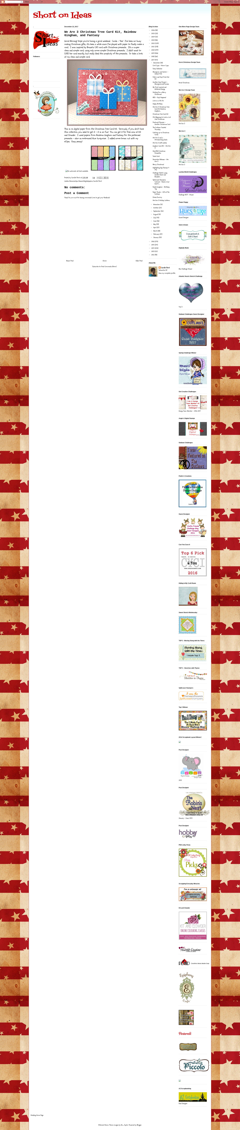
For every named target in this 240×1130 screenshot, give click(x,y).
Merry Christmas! (158, 164)
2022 (153, 43)
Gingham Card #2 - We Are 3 (161, 147)
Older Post (139, 261)
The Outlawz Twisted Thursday (159, 128)
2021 (153, 47)
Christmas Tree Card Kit (160, 114)
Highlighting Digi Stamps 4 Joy (161, 169)
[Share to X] (103, 177)
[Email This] (98, 177)
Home (104, 261)
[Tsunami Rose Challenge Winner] (186, 1024)
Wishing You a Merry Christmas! (159, 93)
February (156, 234)
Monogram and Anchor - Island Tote (160, 73)
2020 (153, 50)
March (155, 231)
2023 (153, 40)
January (156, 237)
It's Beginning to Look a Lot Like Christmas (162, 118)
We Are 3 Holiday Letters (161, 200)
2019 (153, 53)
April (155, 227)
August (155, 214)
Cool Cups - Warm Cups (161, 65)
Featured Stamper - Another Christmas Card (161, 123)
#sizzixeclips (73, 181)
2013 (153, 251)
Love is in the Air (158, 101)
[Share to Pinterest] (107, 177)
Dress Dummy (157, 197)
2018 (153, 56)
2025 (153, 33)
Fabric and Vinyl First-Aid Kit (161, 78)
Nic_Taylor (124, 1125)
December (156, 63)
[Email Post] (93, 177)
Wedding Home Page (37, 1115)
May (154, 224)
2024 (153, 37)
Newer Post (70, 261)
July (155, 218)
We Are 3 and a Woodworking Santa (160, 139)
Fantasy (120, 135)
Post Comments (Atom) (108, 266)
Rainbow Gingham (104, 135)
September (157, 211)
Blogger (139, 1125)
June (155, 221)
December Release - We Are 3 (160, 160)
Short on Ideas (62, 15)
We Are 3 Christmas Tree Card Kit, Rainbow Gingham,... (161, 109)
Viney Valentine (157, 69)
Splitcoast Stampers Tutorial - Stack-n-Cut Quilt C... (161, 182)
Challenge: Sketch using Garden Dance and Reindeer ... (160, 175)
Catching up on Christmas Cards (161, 133)
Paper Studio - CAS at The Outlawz (161, 193)
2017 (153, 60)
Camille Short (97, 181)
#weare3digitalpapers (85, 181)
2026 (153, 30)
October (156, 208)
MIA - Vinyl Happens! (159, 97)
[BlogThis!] (100, 177)
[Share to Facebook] (105, 177)
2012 (153, 255)
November (156, 204)
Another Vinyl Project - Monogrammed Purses (161, 83)
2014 (153, 248)
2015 (153, 245)
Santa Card (156, 156)
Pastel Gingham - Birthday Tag (161, 188)
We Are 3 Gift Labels (160, 143)
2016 (153, 241)
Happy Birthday (157, 104)
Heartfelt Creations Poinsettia (159, 152)
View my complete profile (167, 273)
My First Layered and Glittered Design (159, 88)
